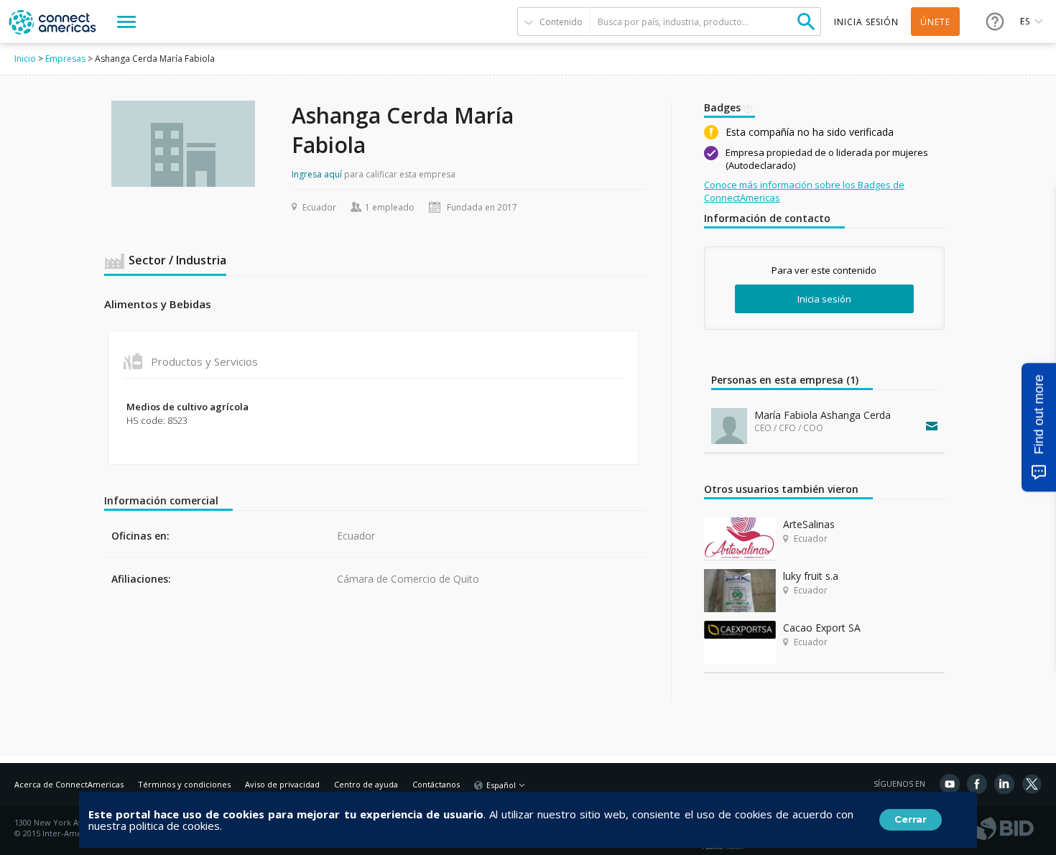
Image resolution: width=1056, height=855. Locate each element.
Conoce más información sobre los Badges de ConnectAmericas (804, 191)
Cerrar (910, 819)
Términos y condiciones (184, 784)
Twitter (1032, 784)
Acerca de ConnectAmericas (69, 784)
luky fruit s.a (810, 576)
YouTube (950, 784)
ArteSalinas (809, 524)
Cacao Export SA (822, 627)
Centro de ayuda (366, 784)
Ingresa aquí (317, 174)
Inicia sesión (824, 298)
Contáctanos (436, 784)
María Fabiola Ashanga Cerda (822, 415)
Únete (935, 22)
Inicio (25, 58)
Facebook (977, 784)
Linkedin (1004, 784)
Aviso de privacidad (282, 784)
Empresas (65, 58)
